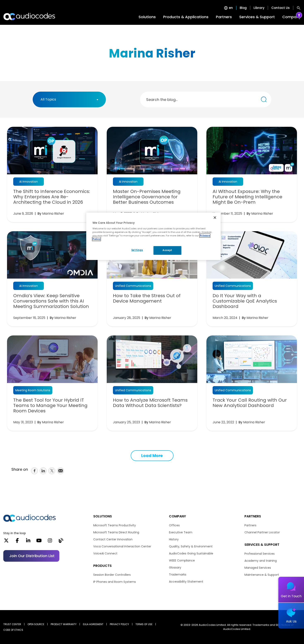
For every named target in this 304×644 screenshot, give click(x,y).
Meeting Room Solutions (32, 390)
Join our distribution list (32, 555)
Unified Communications (133, 286)
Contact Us (280, 8)
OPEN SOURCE (36, 624)
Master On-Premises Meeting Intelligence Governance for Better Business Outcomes (147, 197)
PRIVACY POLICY (119, 624)
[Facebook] (17, 542)
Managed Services (257, 568)
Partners (224, 16)
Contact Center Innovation (113, 539)
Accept (167, 250)
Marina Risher (53, 213)
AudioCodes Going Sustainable (191, 553)
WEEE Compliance (182, 560)
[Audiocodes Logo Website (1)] (29, 16)
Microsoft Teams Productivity (114, 525)
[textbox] (49, 99)
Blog (243, 8)
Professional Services (259, 554)
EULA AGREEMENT (93, 624)
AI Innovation (28, 181)
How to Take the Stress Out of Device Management (147, 298)
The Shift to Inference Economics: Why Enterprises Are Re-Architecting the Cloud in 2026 (51, 197)
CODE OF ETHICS (13, 630)
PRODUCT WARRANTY (64, 624)
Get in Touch (291, 596)
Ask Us (291, 621)
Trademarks (177, 574)
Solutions (147, 16)
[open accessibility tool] (299, 15)
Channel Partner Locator (262, 532)
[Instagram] (50, 542)
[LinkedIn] (28, 542)
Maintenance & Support (261, 575)
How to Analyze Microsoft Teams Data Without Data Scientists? (150, 402)
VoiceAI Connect (105, 553)
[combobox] (69, 99)
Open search (299, 8)
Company (291, 16)
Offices (174, 525)
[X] (6, 542)
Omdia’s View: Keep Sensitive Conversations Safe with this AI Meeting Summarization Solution (51, 301)
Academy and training (260, 561)
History (174, 539)
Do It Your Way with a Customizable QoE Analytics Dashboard (245, 301)
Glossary (175, 567)
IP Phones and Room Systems (114, 582)
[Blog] (61, 542)
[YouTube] (39, 542)
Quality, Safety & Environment (191, 546)
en (231, 8)
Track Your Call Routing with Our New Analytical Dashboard (250, 402)
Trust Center (12, 624)
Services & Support (257, 16)
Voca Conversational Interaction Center (122, 546)
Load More (152, 455)
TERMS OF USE (143, 624)
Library (259, 8)
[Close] (214, 217)
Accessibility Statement (186, 581)
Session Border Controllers (112, 575)
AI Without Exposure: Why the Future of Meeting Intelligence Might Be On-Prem (247, 197)
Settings (137, 250)
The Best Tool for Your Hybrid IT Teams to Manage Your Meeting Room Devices (50, 405)
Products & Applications (185, 16)
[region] (153, 236)
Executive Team (180, 532)
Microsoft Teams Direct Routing (116, 532)
